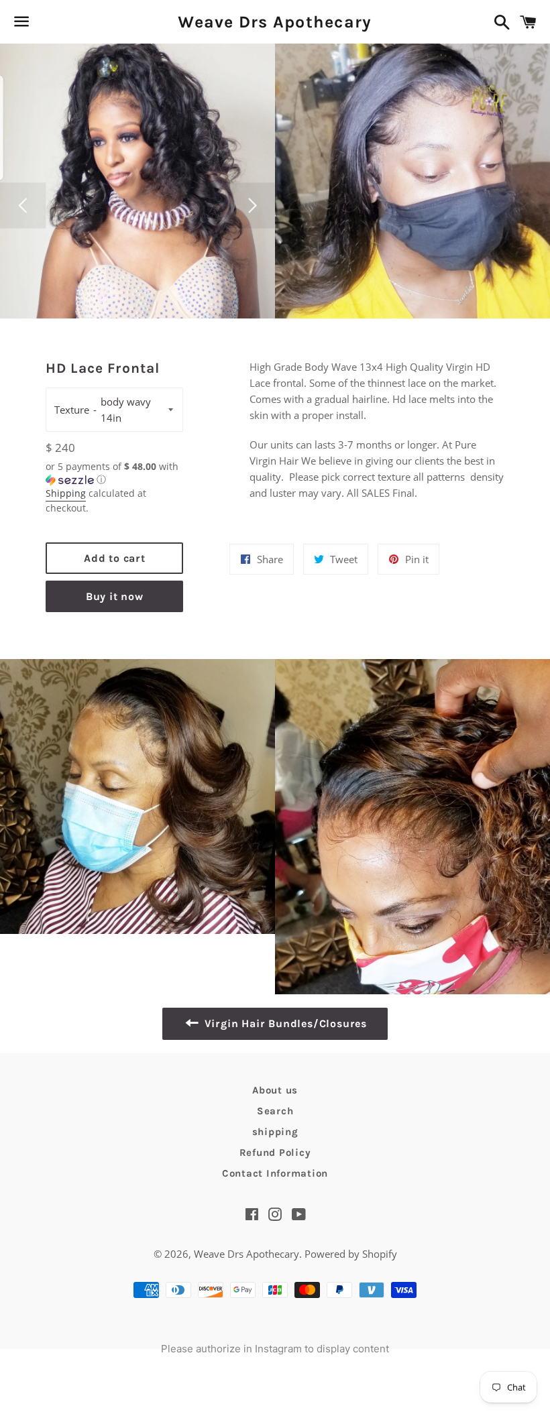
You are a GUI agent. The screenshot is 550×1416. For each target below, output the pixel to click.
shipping (275, 1132)
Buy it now (115, 596)
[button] (114, 473)
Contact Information (275, 1173)
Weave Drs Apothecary (275, 22)
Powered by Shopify (351, 1253)
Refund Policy (275, 1152)
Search (275, 1111)
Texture (71, 409)
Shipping (66, 493)
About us (275, 1090)
